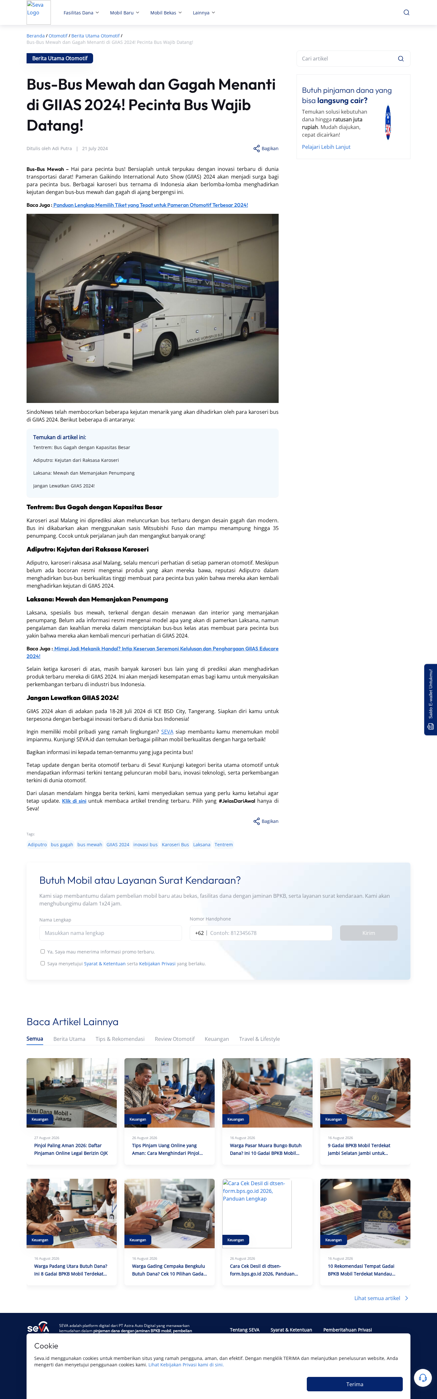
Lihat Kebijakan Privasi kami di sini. (186, 1365)
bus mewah (89, 844)
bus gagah (62, 844)
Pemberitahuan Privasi (347, 1330)
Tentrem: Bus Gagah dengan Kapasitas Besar (81, 447)
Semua (35, 1038)
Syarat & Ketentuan (105, 964)
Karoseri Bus (175, 844)
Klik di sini (74, 801)
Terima (354, 1384)
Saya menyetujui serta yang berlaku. (126, 964)
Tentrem (224, 844)
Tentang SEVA (244, 1330)
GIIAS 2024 (118, 844)
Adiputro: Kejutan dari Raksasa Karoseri (76, 460)
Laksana (202, 844)
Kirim (368, 933)
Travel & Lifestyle (259, 1039)
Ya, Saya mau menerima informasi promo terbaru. (101, 952)
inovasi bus (145, 844)
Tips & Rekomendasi (120, 1039)
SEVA (167, 731)
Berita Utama (69, 1039)
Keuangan (217, 1039)
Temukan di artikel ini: (59, 437)
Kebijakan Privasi (157, 964)
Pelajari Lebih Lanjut (326, 147)
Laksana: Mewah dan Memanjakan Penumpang (84, 473)
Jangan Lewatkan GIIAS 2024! (64, 486)
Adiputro (37, 844)
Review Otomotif (175, 1039)
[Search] (401, 58)
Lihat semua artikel (377, 1298)
